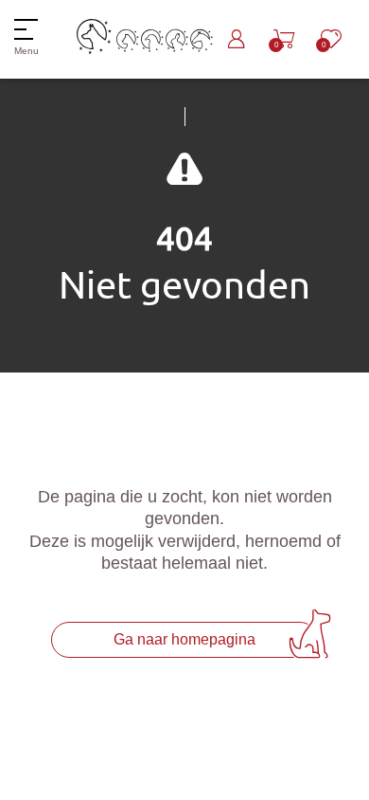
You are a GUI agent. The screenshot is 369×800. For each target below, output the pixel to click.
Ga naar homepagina (184, 639)
